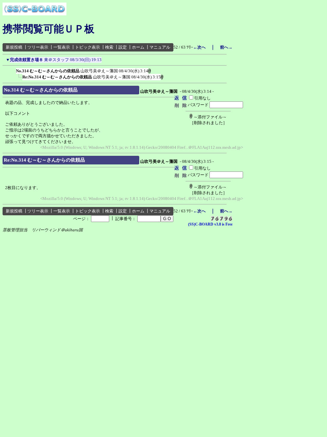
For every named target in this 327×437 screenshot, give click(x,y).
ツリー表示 (37, 47)
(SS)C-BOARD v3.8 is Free (210, 224)
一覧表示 (61, 47)
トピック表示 (87, 47)
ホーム (138, 47)
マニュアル (159, 47)
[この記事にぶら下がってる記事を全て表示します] (13, 70)
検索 (109, 47)
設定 (122, 47)
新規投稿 (14, 47)
